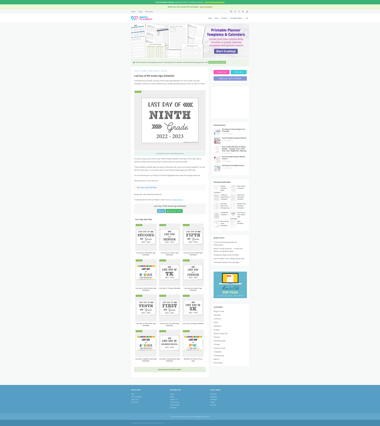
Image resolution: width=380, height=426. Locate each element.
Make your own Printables (230, 78)
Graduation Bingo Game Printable (226, 255)
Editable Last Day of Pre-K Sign (193, 360)
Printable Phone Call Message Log (224, 206)
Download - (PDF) (175, 211)
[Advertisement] (230, 102)
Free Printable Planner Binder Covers (233, 158)
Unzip (140, 12)
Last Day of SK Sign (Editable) (193, 323)
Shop (216, 18)
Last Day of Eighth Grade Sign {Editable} (146, 360)
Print (162, 211)
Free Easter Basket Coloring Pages (226, 262)
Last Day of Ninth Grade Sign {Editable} (146, 289)
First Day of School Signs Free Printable (233, 130)
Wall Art (216, 359)
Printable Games (220, 341)
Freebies (224, 18)
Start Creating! (206, 7)
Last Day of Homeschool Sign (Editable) (169, 360)
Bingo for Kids (219, 311)
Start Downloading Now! (215, 2)
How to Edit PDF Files (148, 187)
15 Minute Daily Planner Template (225, 197)
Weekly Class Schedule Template (241, 206)
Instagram (213, 397)
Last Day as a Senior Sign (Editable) (170, 254)
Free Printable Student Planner (234, 138)
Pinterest (213, 394)
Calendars (229, 168)
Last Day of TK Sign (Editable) (169, 288)
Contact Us (173, 399)
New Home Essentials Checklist (241, 197)
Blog (210, 18)
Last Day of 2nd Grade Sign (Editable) (146, 254)
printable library (177, 200)
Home (133, 12)
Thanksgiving (219, 355)
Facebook (213, 399)
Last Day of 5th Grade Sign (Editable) (193, 254)
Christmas (217, 319)
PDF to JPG (149, 12)
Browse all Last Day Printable (169, 369)
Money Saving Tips (221, 333)
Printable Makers (236, 18)
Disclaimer (173, 408)
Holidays (217, 330)
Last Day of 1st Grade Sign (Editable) (169, 324)
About (172, 397)
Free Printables (136, 397)
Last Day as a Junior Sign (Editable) (193, 289)
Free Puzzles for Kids (217, 62)
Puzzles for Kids (219, 348)
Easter (216, 322)
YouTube (213, 405)
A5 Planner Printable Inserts (233, 165)
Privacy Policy (174, 405)
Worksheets (218, 363)
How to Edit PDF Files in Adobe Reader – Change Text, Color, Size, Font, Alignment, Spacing (234, 149)
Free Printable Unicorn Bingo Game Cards (229, 258)
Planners (228, 140)
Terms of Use (174, 402)
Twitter (212, 402)
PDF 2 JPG (239, 72)
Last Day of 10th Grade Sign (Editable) (146, 324)
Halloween (217, 326)
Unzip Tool (221, 72)
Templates (229, 134)
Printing (217, 344)
